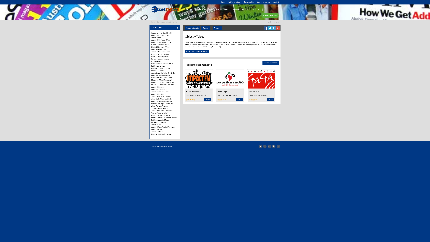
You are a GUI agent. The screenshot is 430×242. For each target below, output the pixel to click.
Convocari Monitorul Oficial (161, 42)
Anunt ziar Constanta (159, 89)
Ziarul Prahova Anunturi (159, 106)
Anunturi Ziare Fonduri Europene (163, 127)
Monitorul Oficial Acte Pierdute (162, 85)
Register (276, 22)
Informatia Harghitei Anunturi (162, 104)
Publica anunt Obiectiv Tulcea (197, 51)
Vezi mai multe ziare (270, 63)
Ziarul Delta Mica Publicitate (161, 99)
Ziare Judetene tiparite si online (167, 22)
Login (269, 22)
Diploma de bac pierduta (160, 54)
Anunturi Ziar (156, 125)
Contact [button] (205, 28)
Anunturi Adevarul (157, 87)
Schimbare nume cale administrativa (164, 118)
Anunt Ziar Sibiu (157, 132)
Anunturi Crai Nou (157, 94)
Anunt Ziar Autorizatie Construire (163, 73)
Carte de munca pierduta (160, 56)
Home (153, 22)
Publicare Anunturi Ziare (160, 120)
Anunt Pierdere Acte (158, 49)
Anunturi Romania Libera (160, 35)
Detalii (208, 99)
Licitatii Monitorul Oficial (160, 45)
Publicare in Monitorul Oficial (161, 78)
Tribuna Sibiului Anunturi (160, 108)
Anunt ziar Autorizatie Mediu (161, 75)
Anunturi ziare (156, 38)
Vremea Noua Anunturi (159, 113)
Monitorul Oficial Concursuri (161, 80)
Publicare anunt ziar (158, 66)
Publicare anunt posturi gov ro (162, 64)
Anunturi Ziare (156, 129)
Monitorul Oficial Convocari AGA (163, 82)
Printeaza (217, 28)
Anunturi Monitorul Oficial (160, 40)
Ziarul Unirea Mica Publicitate (161, 111)
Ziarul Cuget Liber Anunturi (161, 96)
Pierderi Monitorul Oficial (160, 47)
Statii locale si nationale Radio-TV (196, 95)
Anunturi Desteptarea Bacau (161, 101)
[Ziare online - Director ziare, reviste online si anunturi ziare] (166, 9)
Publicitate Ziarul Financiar (160, 115)
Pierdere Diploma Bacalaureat (162, 134)
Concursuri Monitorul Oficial (161, 33)
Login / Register (270, 15)
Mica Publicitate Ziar (158, 122)
